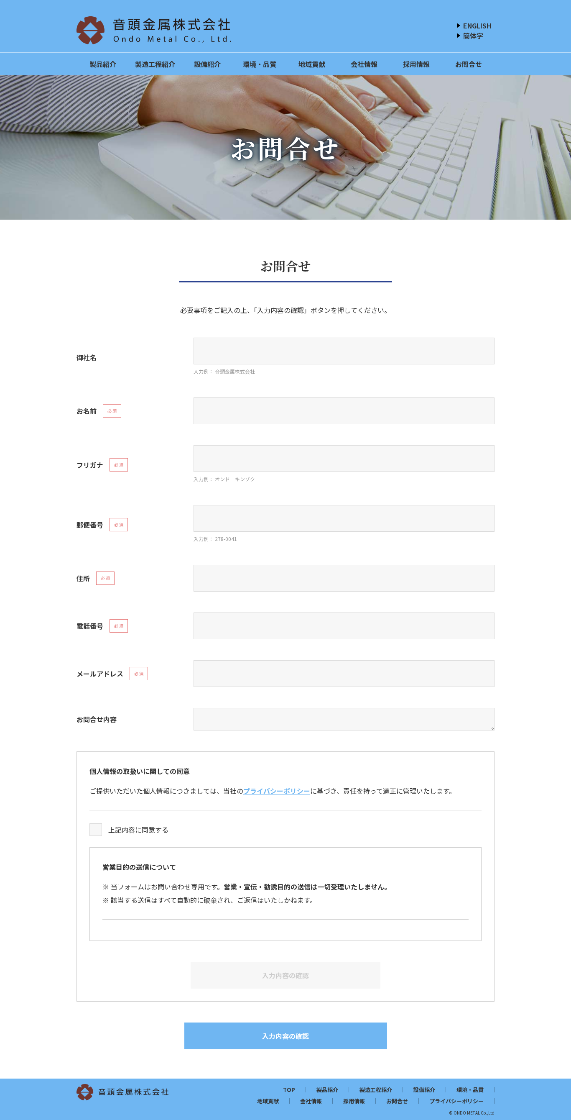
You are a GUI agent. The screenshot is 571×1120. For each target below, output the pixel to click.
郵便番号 (89, 525)
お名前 (86, 411)
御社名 (86, 357)
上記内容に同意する (138, 830)
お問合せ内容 (96, 719)
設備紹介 (207, 64)
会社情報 (364, 64)
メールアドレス (99, 674)
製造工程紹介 (155, 64)
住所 (83, 578)
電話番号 (89, 626)
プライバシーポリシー (276, 791)
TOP (289, 1089)
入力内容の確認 (285, 1036)
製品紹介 (102, 64)
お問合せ (468, 64)
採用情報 (416, 64)
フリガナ (89, 465)
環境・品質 (259, 64)
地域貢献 (311, 64)
